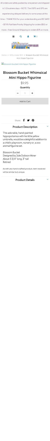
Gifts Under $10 (16, 55)
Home (4, 55)
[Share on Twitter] (28, 120)
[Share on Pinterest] (33, 120)
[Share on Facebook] (24, 120)
